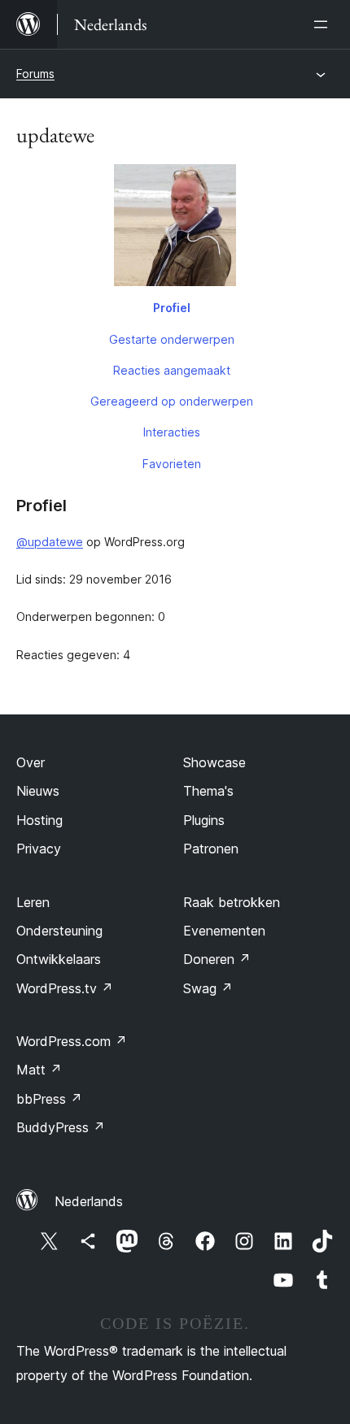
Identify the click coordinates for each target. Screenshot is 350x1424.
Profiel (171, 308)
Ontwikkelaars (58, 959)
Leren (33, 902)
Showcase (214, 762)
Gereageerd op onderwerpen (171, 401)
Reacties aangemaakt (171, 370)
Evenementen (224, 931)
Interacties (171, 432)
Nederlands (89, 1201)
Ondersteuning (59, 931)
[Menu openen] (324, 24)
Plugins (204, 820)
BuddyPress (60, 1127)
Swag (208, 988)
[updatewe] (175, 228)
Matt (39, 1069)
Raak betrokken (231, 902)
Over (30, 762)
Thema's (208, 791)
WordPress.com (71, 1041)
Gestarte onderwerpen (171, 339)
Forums (35, 73)
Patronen (210, 848)
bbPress (49, 1099)
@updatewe (49, 542)
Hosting (39, 820)
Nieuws (37, 791)
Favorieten (171, 464)
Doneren (217, 959)
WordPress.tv (64, 988)
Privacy (38, 848)
